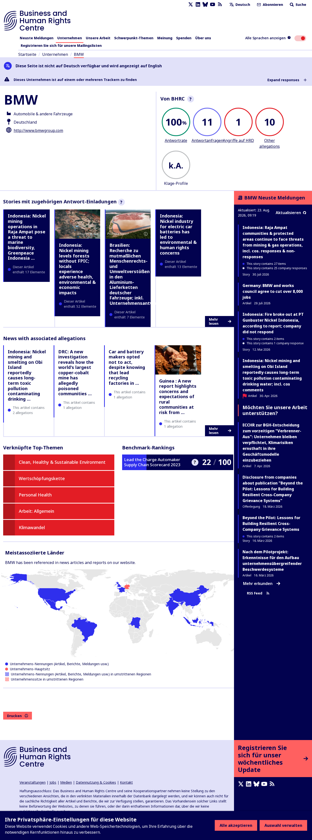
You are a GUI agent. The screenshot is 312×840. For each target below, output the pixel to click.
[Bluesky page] (205, 4)
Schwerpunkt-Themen (133, 38)
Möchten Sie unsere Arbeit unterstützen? (275, 410)
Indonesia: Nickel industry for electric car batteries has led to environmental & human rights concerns (178, 234)
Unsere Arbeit (98, 38)
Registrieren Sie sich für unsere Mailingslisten (61, 45)
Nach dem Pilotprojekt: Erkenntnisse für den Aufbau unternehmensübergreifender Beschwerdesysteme (272, 560)
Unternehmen (69, 38)
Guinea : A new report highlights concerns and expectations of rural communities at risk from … (177, 396)
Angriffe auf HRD (238, 140)
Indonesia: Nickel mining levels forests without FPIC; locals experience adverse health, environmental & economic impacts (77, 268)
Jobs (52, 782)
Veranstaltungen (33, 782)
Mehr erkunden (258, 583)
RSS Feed (254, 593)
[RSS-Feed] (220, 4)
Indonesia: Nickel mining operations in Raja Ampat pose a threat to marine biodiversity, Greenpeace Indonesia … (27, 237)
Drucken (14, 715)
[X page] (191, 4)
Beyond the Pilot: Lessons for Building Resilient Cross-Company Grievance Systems (271, 523)
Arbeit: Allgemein (36, 511)
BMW (79, 54)
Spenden (183, 38)
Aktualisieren (288, 212)
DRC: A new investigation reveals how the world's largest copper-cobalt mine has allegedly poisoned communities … (76, 373)
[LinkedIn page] (198, 4)
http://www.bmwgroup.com (38, 130)
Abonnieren (272, 4)
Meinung (164, 38)
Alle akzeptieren (236, 825)
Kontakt (126, 782)
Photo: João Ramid (184, 369)
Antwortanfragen (207, 140)
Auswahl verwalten (283, 825)
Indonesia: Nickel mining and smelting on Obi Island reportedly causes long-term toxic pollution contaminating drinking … (27, 375)
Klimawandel (32, 527)
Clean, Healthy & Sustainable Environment (62, 462)
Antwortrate (176, 140)
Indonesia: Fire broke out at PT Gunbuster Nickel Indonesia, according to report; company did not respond (273, 323)
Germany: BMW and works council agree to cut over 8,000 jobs (273, 291)
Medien (66, 782)
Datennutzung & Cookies (96, 782)
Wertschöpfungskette (42, 478)
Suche (300, 4)
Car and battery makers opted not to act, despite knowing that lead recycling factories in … (127, 367)
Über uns (203, 38)
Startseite (27, 54)
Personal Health (35, 495)
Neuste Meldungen (36, 38)
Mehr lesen (213, 321)
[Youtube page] (212, 4)
